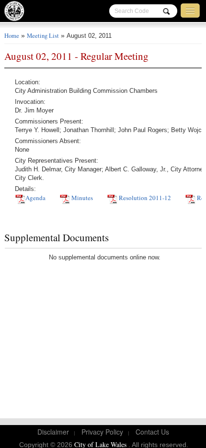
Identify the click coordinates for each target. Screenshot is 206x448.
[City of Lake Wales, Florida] (17, 13)
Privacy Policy (102, 431)
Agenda (35, 197)
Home (11, 36)
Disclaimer (53, 431)
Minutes (81, 197)
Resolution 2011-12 (144, 197)
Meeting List (43, 36)
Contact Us (152, 431)
